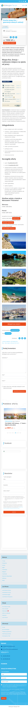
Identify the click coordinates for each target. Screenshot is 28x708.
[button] (23, 5)
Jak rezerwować (5, 629)
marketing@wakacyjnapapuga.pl (10, 649)
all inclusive (8, 333)
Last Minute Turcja (6, 592)
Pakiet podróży (6, 421)
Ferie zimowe (5, 608)
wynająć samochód (8, 222)
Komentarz (5, 357)
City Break (4, 574)
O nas (3, 627)
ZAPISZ (14, 512)
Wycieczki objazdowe (7, 576)
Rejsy (3, 580)
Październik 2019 (15, 330)
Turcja (3, 561)
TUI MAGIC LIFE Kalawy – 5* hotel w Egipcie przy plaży (14, 424)
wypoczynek (16, 218)
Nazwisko (5, 485)
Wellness (4, 578)
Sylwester (4, 615)
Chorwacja (4, 569)
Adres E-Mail (6, 490)
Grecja (3, 565)
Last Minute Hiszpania (7, 596)
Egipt (11, 421)
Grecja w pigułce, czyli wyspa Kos (10, 341)
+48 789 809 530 (6, 658)
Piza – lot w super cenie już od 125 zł (10, 343)
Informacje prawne (6, 633)
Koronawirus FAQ (6, 636)
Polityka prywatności (6, 631)
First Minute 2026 (6, 606)
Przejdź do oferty (9, 43)
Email (3, 380)
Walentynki (5, 611)
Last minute (5, 617)
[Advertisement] (14, 532)
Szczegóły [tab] (5, 26)
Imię (3, 375)
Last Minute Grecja (6, 590)
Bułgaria (4, 571)
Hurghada (15, 421)
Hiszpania (4, 563)
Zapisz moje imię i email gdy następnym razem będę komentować (14, 387)
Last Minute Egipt (6, 594)
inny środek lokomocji (9, 228)
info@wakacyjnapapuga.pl (9, 646)
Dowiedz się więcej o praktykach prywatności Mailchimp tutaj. (16, 694)
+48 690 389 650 (6, 655)
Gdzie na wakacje (6, 613)
